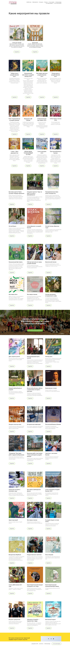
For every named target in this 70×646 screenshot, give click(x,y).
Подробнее (17, 51)
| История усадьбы (49, 3)
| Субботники (28, 2)
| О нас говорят (51, 2)
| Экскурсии (41, 2)
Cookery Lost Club (54, 266)
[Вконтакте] (48, 639)
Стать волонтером (56, 643)
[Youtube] (53, 639)
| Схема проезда (58, 2)
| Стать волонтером (57, 3)
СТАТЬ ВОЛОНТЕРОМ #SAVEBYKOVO (35, 330)
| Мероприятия (35, 2)
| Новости (46, 2)
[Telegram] (51, 639)
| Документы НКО (34, 643)
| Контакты (41, 643)
